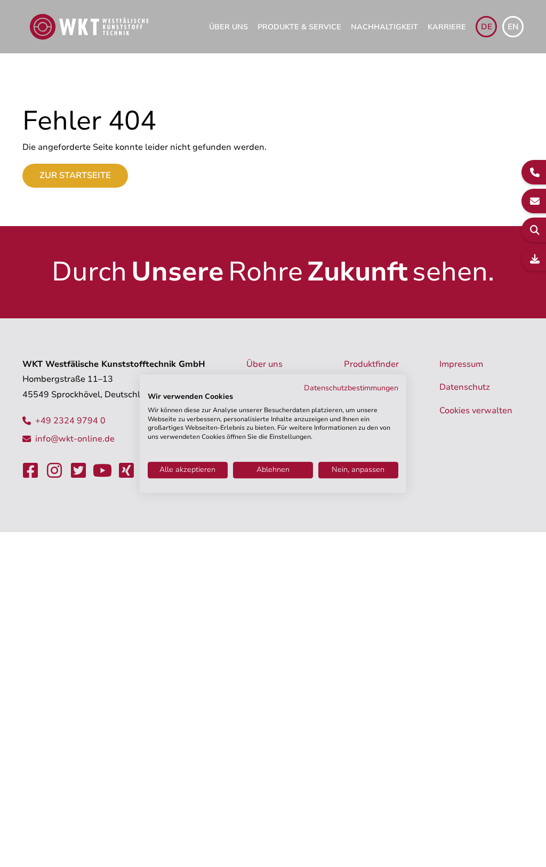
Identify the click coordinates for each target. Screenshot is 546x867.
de (486, 26)
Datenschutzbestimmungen (351, 388)
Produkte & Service (299, 27)
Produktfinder (371, 364)
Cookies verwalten (475, 410)
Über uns (228, 27)
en (513, 26)
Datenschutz (464, 387)
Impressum (461, 364)
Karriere (447, 27)
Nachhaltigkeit (384, 27)
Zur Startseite (75, 175)
